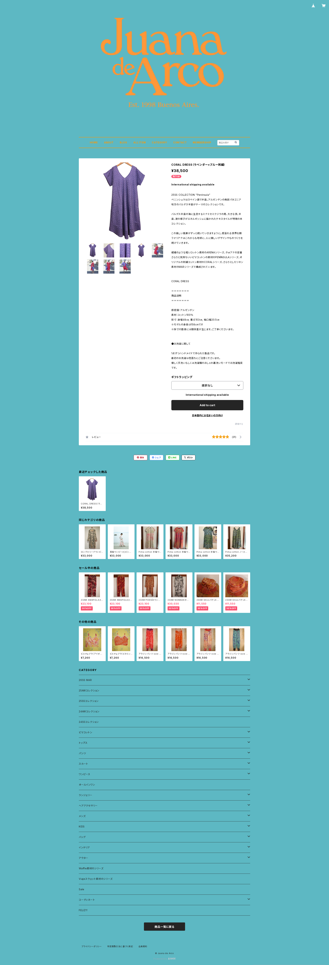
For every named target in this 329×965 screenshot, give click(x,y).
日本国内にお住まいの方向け (207, 415)
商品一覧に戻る (164, 926)
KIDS (82, 826)
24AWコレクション (89, 711)
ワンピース (84, 774)
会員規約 (142, 946)
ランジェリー (85, 795)
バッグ (82, 836)
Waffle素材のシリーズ (91, 868)
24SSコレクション (89, 721)
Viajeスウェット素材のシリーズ (96, 878)
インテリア (84, 847)
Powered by (161, 958)
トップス (83, 742)
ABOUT (109, 142)
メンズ (82, 816)
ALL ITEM (139, 142)
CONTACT (180, 142)
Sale (81, 889)
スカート (83, 763)
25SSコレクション (89, 700)
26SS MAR (85, 680)
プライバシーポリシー (92, 946)
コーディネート (87, 899)
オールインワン (87, 784)
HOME (94, 142)
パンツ (82, 753)
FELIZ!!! (83, 910)
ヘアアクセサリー (88, 805)
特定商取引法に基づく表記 (120, 946)
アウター (83, 857)
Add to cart (207, 405)
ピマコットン (85, 732)
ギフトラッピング (181, 377)
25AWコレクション (89, 690)
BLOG (123, 142)
